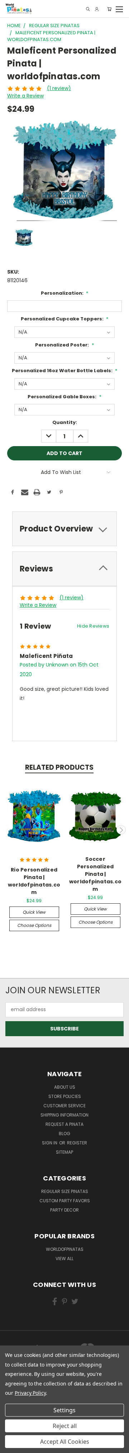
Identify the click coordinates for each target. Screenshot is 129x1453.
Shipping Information (64, 1115)
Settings (64, 1410)
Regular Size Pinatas (64, 1191)
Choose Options (34, 925)
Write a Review (25, 95)
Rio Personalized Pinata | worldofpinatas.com (34, 881)
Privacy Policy (30, 1392)
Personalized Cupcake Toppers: (65, 318)
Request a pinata (64, 1124)
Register (77, 1143)
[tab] (64, 528)
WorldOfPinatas (64, 1249)
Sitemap (64, 1152)
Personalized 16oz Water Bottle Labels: (65, 370)
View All (64, 1258)
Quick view (34, 912)
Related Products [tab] (59, 767)
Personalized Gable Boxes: (64, 396)
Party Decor (64, 1210)
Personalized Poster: (64, 344)
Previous (8, 829)
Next (121, 829)
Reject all (65, 1426)
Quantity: (64, 422)
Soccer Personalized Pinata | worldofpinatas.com (95, 874)
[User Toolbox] (97, 9)
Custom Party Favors (64, 1201)
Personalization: (65, 293)
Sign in (50, 1143)
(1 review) (59, 88)
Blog (64, 1133)
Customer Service (64, 1106)
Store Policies (64, 1096)
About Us (64, 1087)
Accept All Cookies (64, 1441)
